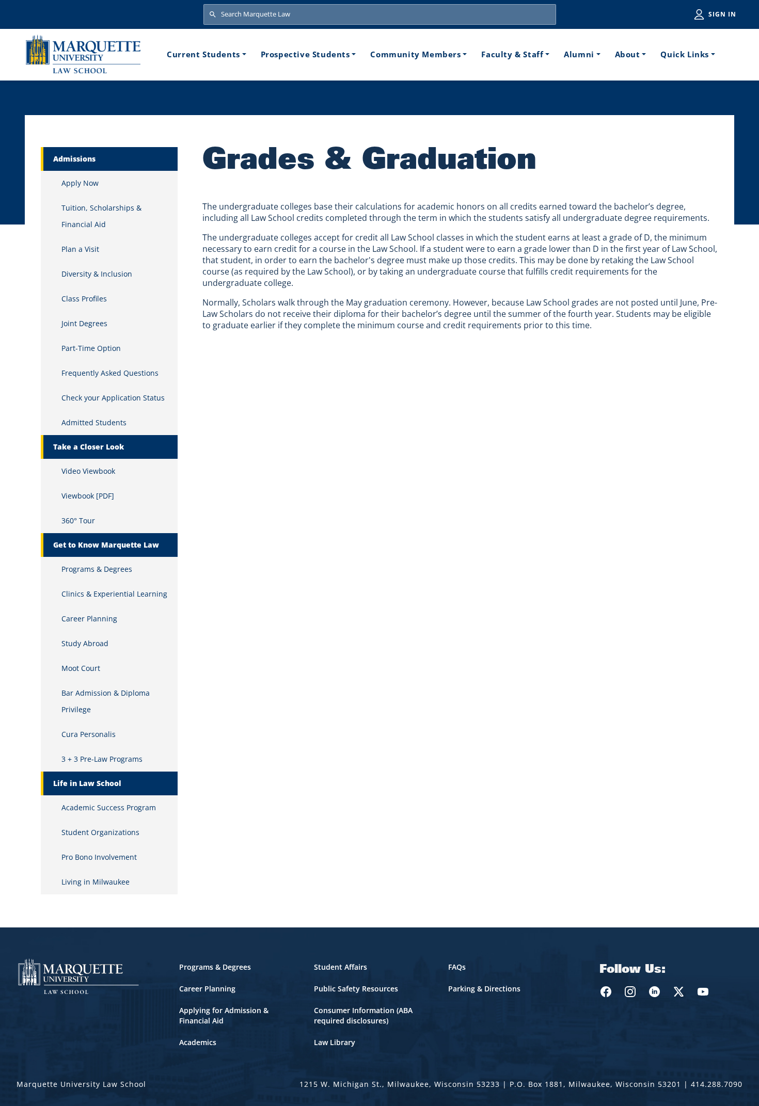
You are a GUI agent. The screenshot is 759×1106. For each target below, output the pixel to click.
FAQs (457, 967)
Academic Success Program (108, 807)
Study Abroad (84, 643)
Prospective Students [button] (305, 54)
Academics (197, 1042)
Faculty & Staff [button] (512, 54)
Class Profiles (84, 298)
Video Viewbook (88, 471)
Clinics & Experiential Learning (114, 594)
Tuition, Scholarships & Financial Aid (101, 216)
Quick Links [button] (684, 54)
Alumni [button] (579, 54)
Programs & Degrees (96, 569)
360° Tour (78, 520)
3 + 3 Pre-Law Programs (102, 759)
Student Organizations (100, 832)
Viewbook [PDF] (87, 496)
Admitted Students (93, 422)
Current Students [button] (203, 54)
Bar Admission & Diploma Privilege (105, 701)
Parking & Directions (484, 988)
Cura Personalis (88, 734)
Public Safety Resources (356, 988)
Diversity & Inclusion (96, 274)
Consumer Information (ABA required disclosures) (363, 1015)
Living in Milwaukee (95, 882)
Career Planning (89, 618)
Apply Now (80, 183)
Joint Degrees (84, 323)
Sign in (722, 14)
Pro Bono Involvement (99, 857)
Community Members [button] (415, 54)
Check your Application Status (113, 398)
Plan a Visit (80, 249)
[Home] (83, 54)
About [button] (627, 54)
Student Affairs (340, 967)
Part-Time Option (91, 348)
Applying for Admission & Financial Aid (223, 1015)
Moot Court (80, 668)
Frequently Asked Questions (110, 373)
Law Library (334, 1042)
